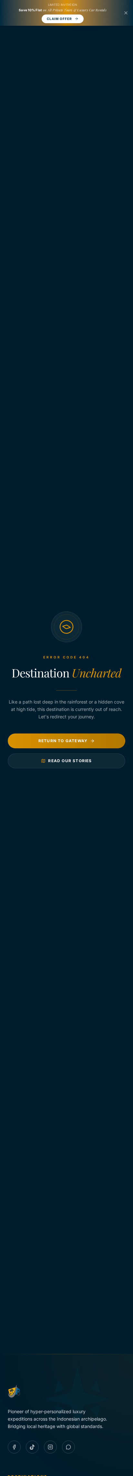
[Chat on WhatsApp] (68, 1447)
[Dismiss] (125, 12)
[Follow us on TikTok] (32, 1447)
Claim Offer (59, 19)
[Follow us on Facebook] (14, 1447)
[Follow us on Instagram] (50, 1447)
